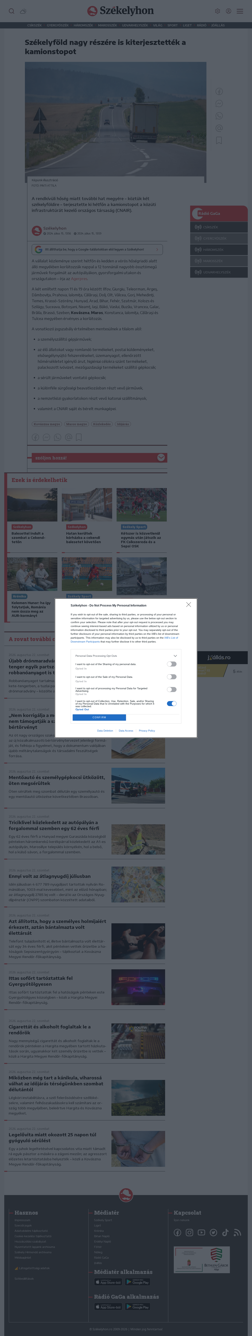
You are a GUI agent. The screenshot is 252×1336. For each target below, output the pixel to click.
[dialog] (126, 668)
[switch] (172, 664)
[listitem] (126, 656)
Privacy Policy (147, 730)
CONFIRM (99, 717)
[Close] (189, 605)
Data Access (126, 730)
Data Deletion (105, 730)
